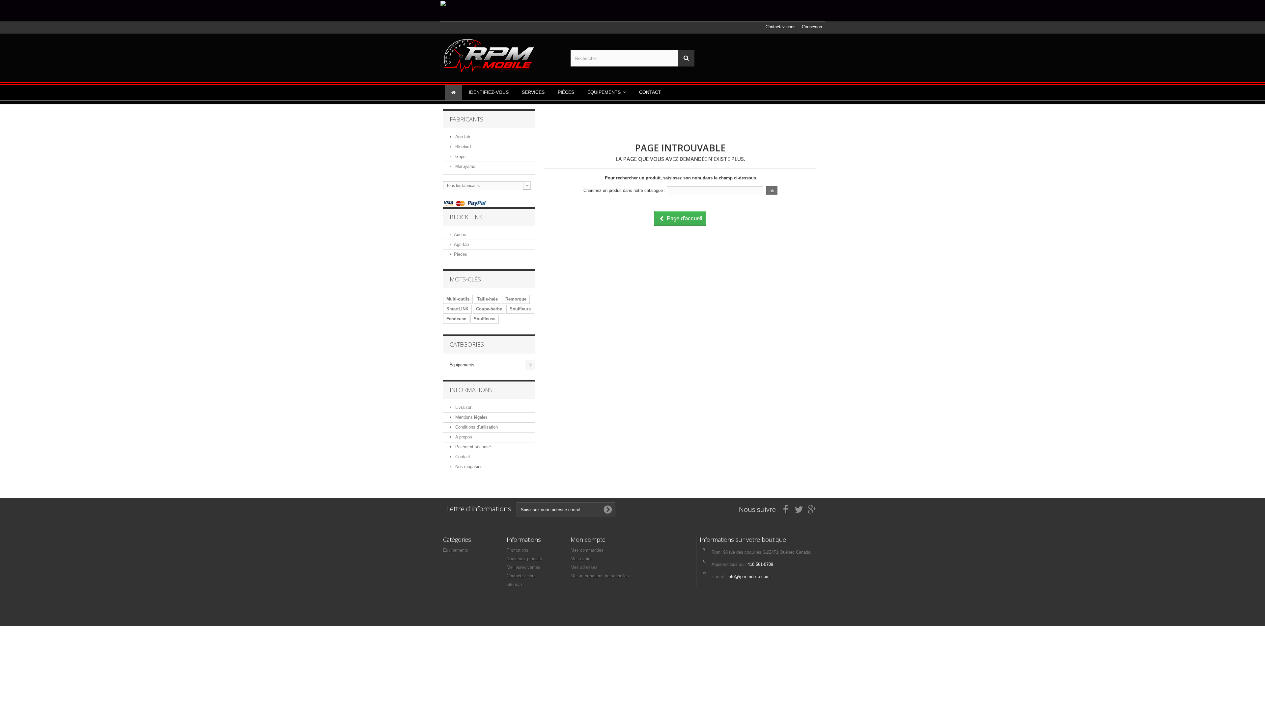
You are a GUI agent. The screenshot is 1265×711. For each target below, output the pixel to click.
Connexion (812, 26)
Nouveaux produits (524, 558)
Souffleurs (520, 308)
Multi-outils (457, 299)
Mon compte (588, 539)
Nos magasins (468, 466)
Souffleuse (484, 318)
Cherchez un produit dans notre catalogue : (624, 190)
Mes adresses (584, 567)
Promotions (517, 550)
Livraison (463, 407)
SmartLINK (457, 308)
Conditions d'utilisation (476, 427)
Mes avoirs (581, 558)
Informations (471, 390)
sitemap (514, 584)
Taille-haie (487, 299)
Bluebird (462, 146)
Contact (462, 456)
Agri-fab (462, 136)
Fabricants (466, 119)
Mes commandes (587, 550)
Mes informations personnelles (600, 575)
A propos (463, 436)
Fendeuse (456, 318)
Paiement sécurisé (472, 446)
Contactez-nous (781, 26)
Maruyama (464, 166)
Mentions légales (471, 417)
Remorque (515, 299)
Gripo (459, 156)
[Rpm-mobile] (505, 56)
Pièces (460, 254)
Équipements (461, 364)
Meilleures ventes (523, 567)
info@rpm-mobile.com (749, 576)
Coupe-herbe (489, 308)
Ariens (460, 234)
